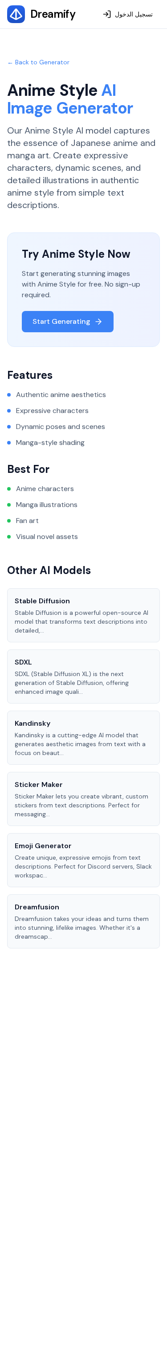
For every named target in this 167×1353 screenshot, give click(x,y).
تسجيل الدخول (134, 14)
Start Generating (61, 321)
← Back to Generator (38, 62)
